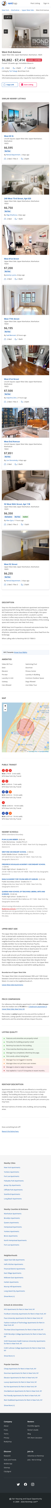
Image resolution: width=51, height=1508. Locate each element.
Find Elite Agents (33, 1426)
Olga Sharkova (11, 215)
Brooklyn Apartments (12, 1218)
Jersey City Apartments (12, 1185)
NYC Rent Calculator (34, 1438)
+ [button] (5, 705)
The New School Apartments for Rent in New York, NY (23, 1329)
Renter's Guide (32, 1430)
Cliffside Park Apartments (13, 1190)
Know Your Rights (20, 652)
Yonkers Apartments (11, 1172)
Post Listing (35, 3)
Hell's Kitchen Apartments (13, 1264)
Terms (6, 1434)
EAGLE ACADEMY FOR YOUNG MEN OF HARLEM (20, 879)
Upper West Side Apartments (12, 985)
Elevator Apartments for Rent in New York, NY (21, 1377)
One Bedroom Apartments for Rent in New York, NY (23, 1391)
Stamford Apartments (12, 1194)
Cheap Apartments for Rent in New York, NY (20, 1369)
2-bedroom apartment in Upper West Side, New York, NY (24, 1007)
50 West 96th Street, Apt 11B (17, 504)
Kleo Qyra (9, 520)
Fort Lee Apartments (11, 1176)
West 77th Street (11, 319)
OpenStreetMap (44, 751)
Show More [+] (9, 1296)
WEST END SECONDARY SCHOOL (14, 852)
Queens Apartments (11, 1222)
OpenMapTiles (32, 751)
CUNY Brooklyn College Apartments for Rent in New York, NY (25, 1335)
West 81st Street (11, 258)
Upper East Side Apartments (14, 1260)
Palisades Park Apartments (14, 1181)
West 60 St (8, 136)
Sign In (46, 3)
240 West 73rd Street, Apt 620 (17, 198)
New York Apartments (12, 1167)
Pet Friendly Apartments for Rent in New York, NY (22, 1395)
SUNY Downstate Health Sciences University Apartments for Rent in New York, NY (24, 1342)
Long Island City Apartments (14, 1291)
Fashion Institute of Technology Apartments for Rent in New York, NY (24, 1323)
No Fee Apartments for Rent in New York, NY (20, 1386)
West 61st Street (11, 379)
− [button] (5, 709)
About (6, 1426)
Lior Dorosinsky (12, 460)
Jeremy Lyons (11, 275)
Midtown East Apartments (13, 1277)
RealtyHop (8, 1441)
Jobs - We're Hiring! (34, 1460)
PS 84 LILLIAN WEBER (10, 839)
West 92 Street (10, 564)
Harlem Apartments (11, 1282)
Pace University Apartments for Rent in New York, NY (23, 1318)
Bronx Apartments (11, 1236)
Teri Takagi (13, 71)
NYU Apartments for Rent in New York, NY (19, 1309)
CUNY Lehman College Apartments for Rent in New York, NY (24, 1349)
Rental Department (13, 155)
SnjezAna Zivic (11, 398)
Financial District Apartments (14, 1269)
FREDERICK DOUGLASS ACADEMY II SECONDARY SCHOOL (23, 864)
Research (7, 1456)
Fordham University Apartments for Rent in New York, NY (25, 1314)
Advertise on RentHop (35, 1456)
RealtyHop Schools (9, 909)
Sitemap (7, 1467)
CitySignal (7, 1471)
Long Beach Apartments (13, 1199)
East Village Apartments (12, 1273)
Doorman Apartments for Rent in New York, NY (21, 1373)
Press (6, 1430)
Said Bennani (11, 335)
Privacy (6, 1438)
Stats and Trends (10, 1460)
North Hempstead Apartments (15, 1240)
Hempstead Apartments (13, 1227)
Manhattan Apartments (12, 1213)
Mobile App (8, 1463)
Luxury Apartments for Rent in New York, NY (20, 1382)
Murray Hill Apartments (12, 1286)
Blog (29, 1434)
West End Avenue (12, 441)
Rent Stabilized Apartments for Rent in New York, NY (23, 1400)
